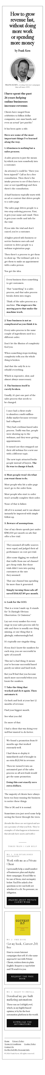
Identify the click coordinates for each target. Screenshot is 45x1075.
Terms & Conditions (12, 1044)
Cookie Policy (30, 1044)
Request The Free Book (22, 977)
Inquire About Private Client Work (22, 901)
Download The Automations (22, 1023)
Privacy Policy (18, 1041)
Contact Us (9, 1047)
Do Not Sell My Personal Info (17, 1050)
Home (6, 1041)
